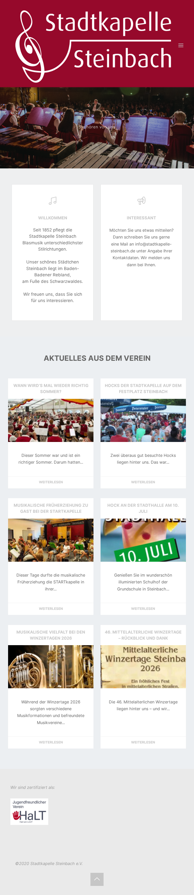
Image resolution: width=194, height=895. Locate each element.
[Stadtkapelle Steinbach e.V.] (94, 45)
